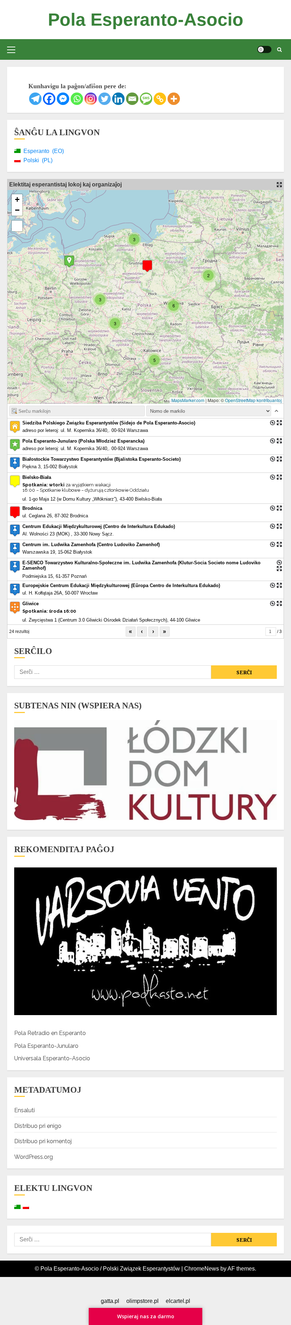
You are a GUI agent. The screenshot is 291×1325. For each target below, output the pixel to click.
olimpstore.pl (142, 1301)
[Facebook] (49, 99)
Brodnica (32, 508)
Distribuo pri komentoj (43, 1141)
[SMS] (146, 99)
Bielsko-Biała (36, 477)
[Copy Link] (160, 99)
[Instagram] (90, 99)
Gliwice (30, 603)
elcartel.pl (178, 1301)
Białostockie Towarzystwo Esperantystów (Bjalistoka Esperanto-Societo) (101, 459)
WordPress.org (33, 1157)
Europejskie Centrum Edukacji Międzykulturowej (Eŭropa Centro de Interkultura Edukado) (121, 585)
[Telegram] (35, 99)
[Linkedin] (118, 99)
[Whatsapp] (77, 99)
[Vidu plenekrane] (17, 226)
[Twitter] (104, 99)
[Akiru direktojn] (272, 422)
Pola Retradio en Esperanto (50, 1033)
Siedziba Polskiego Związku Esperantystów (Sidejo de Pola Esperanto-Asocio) (108, 423)
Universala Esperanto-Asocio (52, 1058)
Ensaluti (24, 1110)
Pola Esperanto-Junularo (46, 1045)
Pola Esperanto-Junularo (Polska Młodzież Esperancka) (83, 441)
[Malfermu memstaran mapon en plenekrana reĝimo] (279, 184)
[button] (11, 49)
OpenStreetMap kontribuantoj (253, 400)
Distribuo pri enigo (37, 1126)
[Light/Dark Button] (264, 49)
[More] (174, 99)
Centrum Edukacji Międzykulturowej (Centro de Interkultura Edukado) (98, 526)
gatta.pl (110, 1301)
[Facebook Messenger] (63, 99)
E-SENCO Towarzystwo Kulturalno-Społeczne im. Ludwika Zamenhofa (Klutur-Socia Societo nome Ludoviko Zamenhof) (141, 565)
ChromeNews (201, 1269)
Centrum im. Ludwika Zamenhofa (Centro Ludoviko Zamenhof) (91, 544)
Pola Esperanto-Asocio (145, 20)
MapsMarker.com (187, 400)
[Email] (132, 99)
